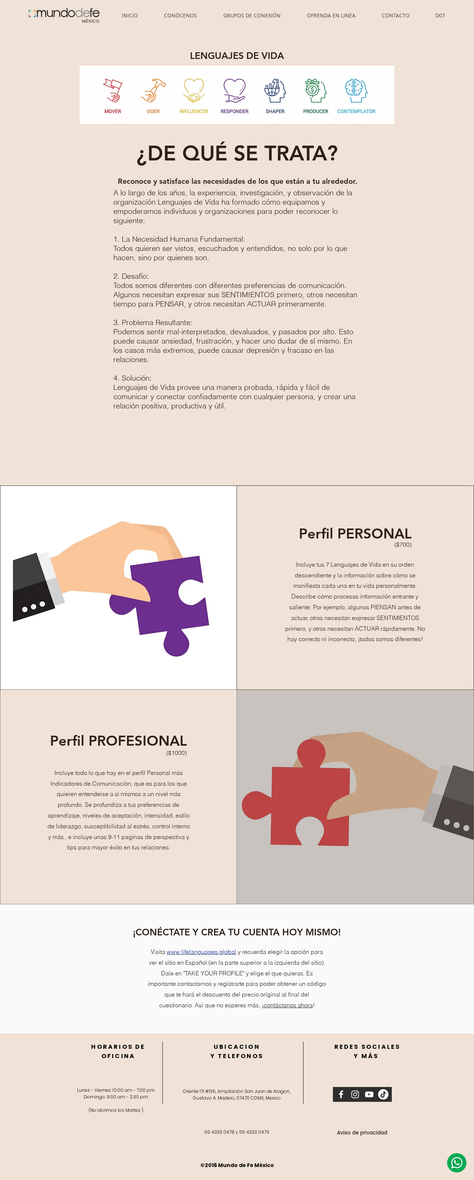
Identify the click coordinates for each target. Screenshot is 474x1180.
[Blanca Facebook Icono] (341, 1094)
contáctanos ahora (288, 1005)
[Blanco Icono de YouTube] (369, 1094)
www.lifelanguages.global (201, 951)
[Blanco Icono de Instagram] (355, 1094)
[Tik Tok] (383, 1094)
